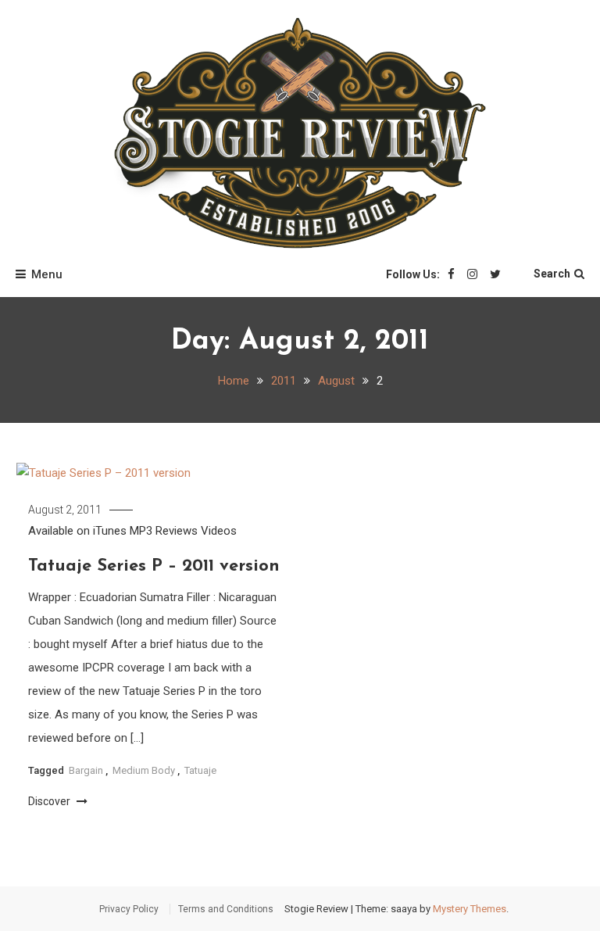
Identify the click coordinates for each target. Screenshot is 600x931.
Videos (219, 531)
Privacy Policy (129, 909)
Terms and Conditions (225, 909)
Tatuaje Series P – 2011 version (154, 566)
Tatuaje (200, 770)
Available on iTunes (77, 531)
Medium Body (143, 770)
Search (552, 273)
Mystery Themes (469, 909)
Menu (46, 274)
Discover (50, 801)
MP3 (141, 531)
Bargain (86, 770)
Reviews (176, 531)
